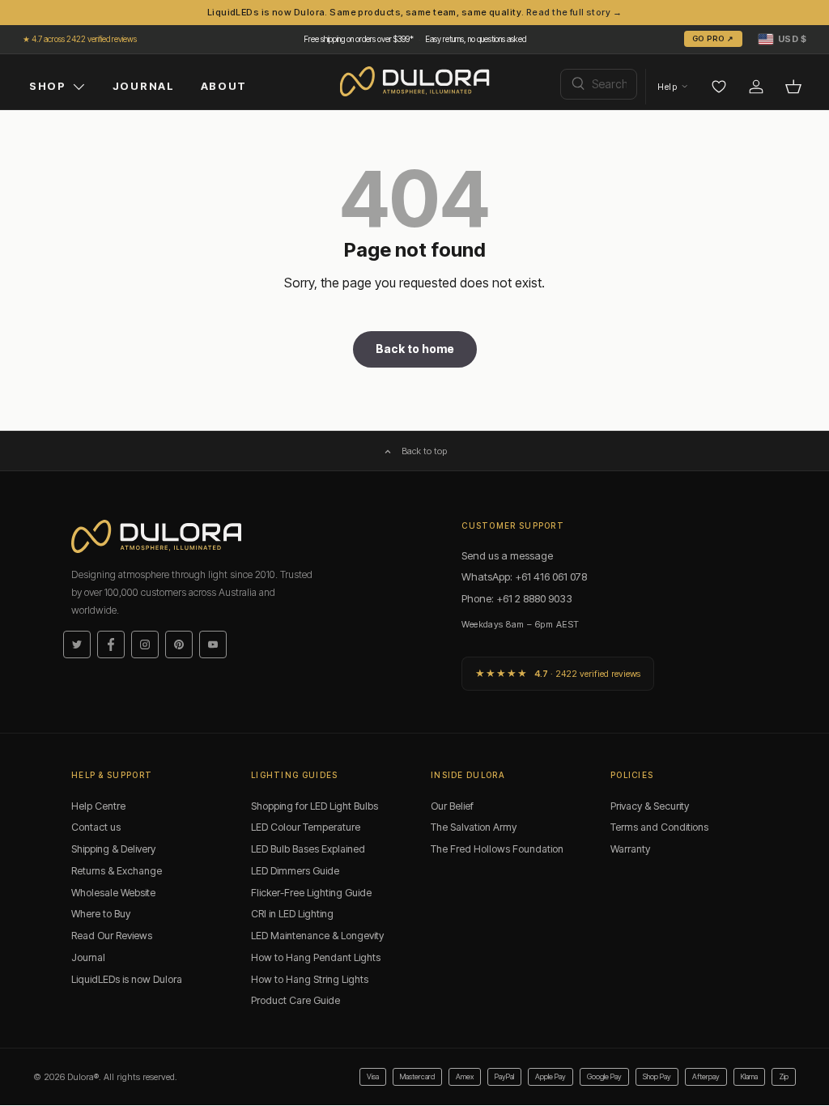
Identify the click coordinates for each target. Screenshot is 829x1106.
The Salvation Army (474, 827)
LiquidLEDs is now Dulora (126, 979)
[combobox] (598, 84)
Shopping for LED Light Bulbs (314, 806)
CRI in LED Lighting (292, 914)
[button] (782, 39)
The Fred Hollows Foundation (497, 849)
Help (667, 86)
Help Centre (98, 806)
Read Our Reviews (111, 935)
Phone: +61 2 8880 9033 (516, 598)
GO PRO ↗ (713, 38)
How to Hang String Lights (309, 979)
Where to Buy (100, 914)
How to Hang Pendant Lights (315, 957)
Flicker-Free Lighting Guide (311, 893)
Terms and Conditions (659, 827)
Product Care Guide (295, 1000)
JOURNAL (144, 85)
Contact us (96, 827)
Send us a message (507, 555)
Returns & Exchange (116, 871)
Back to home (415, 348)
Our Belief (452, 806)
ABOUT (224, 85)
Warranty (630, 849)
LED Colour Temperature (305, 827)
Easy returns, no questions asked (475, 39)
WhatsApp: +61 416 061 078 (524, 576)
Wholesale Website (113, 893)
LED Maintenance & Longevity (317, 935)
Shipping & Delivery (113, 849)
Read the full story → (574, 12)
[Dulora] (415, 81)
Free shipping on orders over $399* (359, 39)
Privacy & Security (649, 806)
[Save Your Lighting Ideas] (719, 86)
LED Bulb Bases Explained (308, 849)
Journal (88, 957)
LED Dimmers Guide (295, 871)
